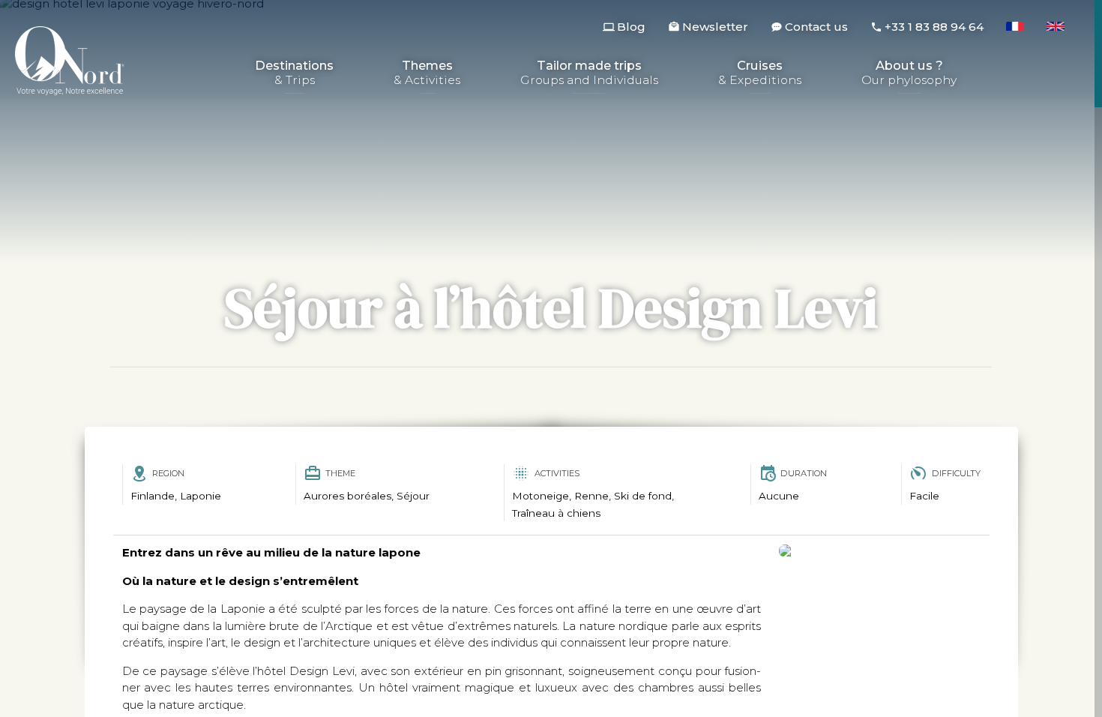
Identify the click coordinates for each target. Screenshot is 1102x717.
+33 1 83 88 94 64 (934, 27)
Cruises (759, 73)
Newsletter (715, 27)
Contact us (816, 27)
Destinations (294, 73)
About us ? (909, 73)
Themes (427, 73)
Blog (631, 27)
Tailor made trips (589, 73)
